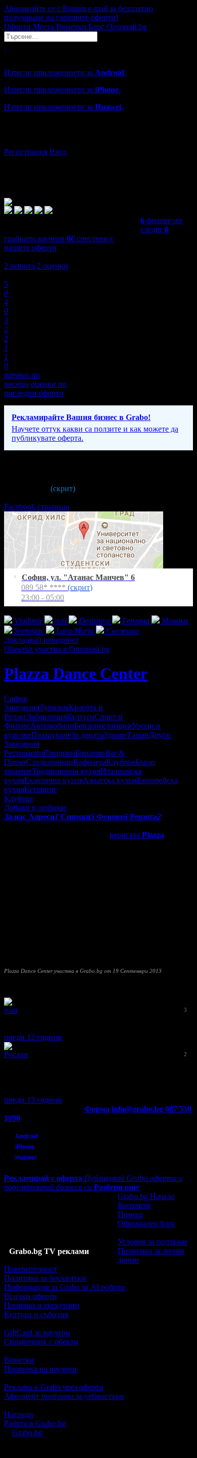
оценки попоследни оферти (35, 388)
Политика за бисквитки (45, 1278)
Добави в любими (35, 807)
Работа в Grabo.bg (35, 1423)
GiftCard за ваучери (37, 1332)
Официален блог (147, 1223)
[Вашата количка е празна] (5, 46)
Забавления (47, 716)
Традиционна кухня (66, 771)
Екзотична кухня (53, 780)
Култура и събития (36, 1314)
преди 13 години (33, 1100)
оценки (52, 266)
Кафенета (89, 762)
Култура (80, 716)
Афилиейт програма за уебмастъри (64, 1396)
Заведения (21, 707)
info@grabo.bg (137, 1109)
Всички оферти (30, 1296)
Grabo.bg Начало (146, 1196)
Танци (138, 735)
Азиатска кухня (110, 780)
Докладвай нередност (41, 640)
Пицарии (59, 753)
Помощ (130, 1214)
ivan (11, 1010)
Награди (18, 1414)
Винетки (19, 1360)
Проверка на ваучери (40, 1369)
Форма (97, 1109)
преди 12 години (33, 1037)
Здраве (115, 735)
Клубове (120, 762)
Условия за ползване (153, 1241)
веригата (137, 834)
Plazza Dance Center (75, 673)
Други (160, 735)
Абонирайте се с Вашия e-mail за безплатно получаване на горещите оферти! (78, 13)
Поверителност (30, 1269)
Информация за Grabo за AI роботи (64, 1287)
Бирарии (90, 753)
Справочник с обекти (41, 1341)
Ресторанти (23, 753)
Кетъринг (40, 789)
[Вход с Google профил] (98, 141)
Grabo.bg (27, 1432)
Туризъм (54, 707)
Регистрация (25, 151)
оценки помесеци (22, 379)
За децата (87, 735)
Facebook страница (36, 506)
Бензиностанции (103, 725)
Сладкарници (49, 762)
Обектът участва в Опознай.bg (57, 649)
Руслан (16, 1054)
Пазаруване (51, 735)
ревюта (19, 266)
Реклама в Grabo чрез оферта (53, 1387)
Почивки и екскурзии (41, 1305)
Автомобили (52, 725)
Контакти (134, 1205)
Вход (58, 151)
